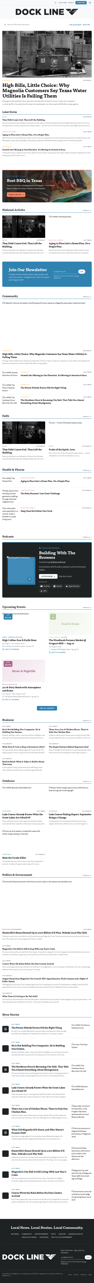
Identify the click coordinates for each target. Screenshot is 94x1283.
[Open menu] (90, 2)
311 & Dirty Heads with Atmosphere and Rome (21, 689)
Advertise (83, 1275)
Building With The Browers (57, 554)
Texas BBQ (63, 3)
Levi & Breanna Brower (56, 562)
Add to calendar (12, 649)
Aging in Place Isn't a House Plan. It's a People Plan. (26, 134)
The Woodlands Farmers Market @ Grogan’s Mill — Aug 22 (67, 641)
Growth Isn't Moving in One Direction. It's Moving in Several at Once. (34, 149)
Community (7, 80)
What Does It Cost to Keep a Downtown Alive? (23, 746)
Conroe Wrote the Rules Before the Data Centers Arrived (28, 963)
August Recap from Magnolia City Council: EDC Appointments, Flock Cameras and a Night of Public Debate (45, 980)
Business (15, 1234)
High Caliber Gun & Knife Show (19, 640)
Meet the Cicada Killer (14, 857)
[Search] (55, 3)
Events (71, 3)
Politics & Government (12, 929)
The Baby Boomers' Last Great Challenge (40, 493)
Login (90, 1275)
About (70, 1275)
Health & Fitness (9, 132)
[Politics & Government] (5, 1153)
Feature (62, 1234)
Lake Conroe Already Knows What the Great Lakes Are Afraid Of (22, 816)
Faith (4, 117)
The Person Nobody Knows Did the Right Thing (43, 387)
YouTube (46, 586)
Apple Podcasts (74, 586)
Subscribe (81, 3)
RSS (44, 591)
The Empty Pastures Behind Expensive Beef (68, 746)
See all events (47, 708)
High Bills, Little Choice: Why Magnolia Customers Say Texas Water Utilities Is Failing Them (44, 90)
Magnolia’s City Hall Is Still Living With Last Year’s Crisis (28, 948)
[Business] (5, 1048)
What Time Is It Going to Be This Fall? (20, 996)
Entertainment (41, 1234)
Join (81, 272)
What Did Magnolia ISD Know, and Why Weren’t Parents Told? (37, 1131)
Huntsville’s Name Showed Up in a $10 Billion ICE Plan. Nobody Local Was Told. (44, 932)
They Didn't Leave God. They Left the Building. (23, 119)
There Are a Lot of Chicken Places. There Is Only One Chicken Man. (68, 730)
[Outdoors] (5, 1090)
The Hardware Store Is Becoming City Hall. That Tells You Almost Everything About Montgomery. (52, 401)
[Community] (5, 1029)
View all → (87, 210)
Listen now (48, 576)
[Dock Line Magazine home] (47, 12)
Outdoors (6, 811)
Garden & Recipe (75, 1234)
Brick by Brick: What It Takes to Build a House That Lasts (23, 763)
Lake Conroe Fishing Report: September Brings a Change (70, 816)
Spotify (59, 586)
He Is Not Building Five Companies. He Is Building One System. (21, 730)
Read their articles (65, 576)
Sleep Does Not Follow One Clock (36, 510)
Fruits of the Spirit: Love (62, 449)
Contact (76, 1275)
